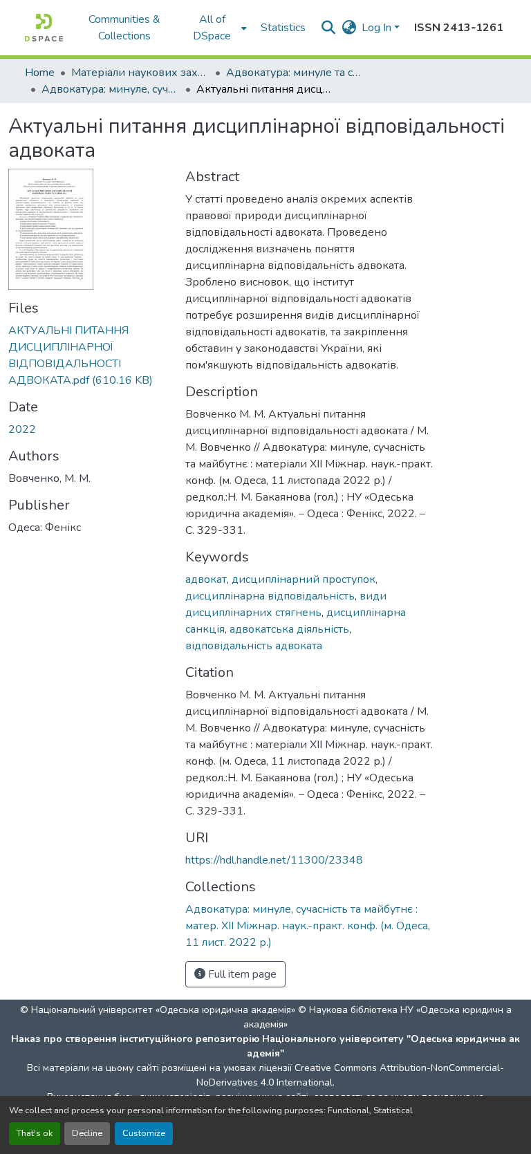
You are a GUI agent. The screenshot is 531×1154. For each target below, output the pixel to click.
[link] (88, 355)
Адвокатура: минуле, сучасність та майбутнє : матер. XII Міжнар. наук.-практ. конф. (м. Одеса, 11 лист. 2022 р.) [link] (110, 89)
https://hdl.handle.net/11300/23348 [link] (274, 860)
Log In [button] (378, 27)
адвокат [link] (206, 579)
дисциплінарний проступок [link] (303, 579)
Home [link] (40, 72)
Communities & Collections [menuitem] (124, 28)
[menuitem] (216, 27)
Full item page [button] (241, 974)
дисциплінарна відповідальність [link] (270, 596)
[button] (44, 27)
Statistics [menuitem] (283, 27)
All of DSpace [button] (212, 28)
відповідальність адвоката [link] (253, 645)
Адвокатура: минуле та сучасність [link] (295, 72)
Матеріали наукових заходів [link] (140, 72)
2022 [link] (22, 429)
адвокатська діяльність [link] (289, 629)
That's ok (35, 1133)
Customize (143, 1133)
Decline (87, 1133)
